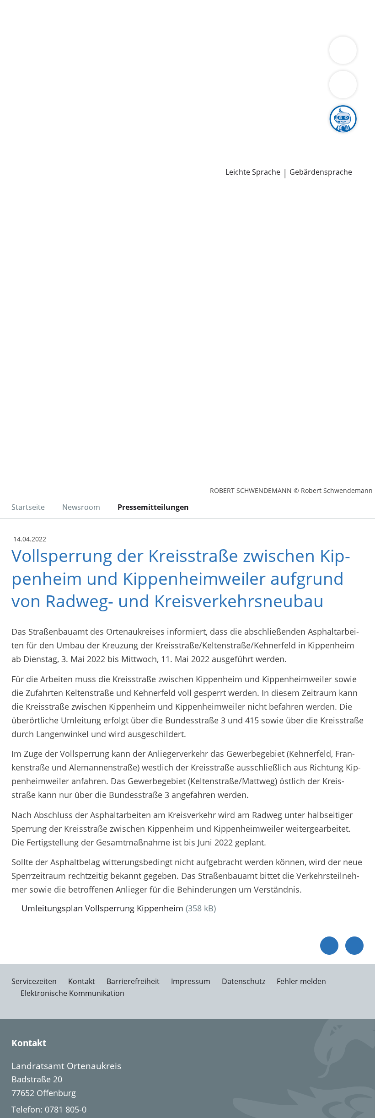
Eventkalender (98, 134)
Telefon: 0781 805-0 (48, 1109)
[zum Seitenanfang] (354, 945)
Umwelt (195, 29)
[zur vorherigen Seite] (329, 945)
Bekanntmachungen (138, 76)
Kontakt (81, 981)
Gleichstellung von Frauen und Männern (256, 76)
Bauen (19, 17)
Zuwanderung (264, 64)
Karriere (15, 123)
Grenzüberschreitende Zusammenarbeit (84, 87)
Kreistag (15, 100)
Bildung (221, 64)
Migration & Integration (247, 17)
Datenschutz (243, 981)
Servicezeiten (34, 981)
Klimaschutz (30, 76)
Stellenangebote (38, 134)
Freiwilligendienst (283, 134)
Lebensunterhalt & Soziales (86, 17)
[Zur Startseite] (63, 239)
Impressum (190, 981)
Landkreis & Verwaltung (45, 53)
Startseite (28, 507)
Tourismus (76, 76)
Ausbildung (149, 134)
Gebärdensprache (320, 172)
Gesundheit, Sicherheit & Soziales (139, 64)
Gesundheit (156, 29)
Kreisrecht (141, 111)
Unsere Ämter (26, 41)
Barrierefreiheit (133, 981)
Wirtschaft (112, 29)
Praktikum (228, 134)
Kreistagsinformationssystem (63, 111)
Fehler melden (301, 981)
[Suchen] (343, 84)
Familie (186, 17)
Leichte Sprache (252, 172)
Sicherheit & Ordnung (48, 29)
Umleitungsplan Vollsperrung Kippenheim (102, 908)
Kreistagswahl (189, 111)
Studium (190, 134)
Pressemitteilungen (44, 158)
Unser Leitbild (346, 134)
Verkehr (155, 17)
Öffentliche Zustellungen (131, 158)
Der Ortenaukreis (40, 64)
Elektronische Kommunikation (72, 993)
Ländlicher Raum (325, 64)
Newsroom (21, 147)
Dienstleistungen (32, 5)
